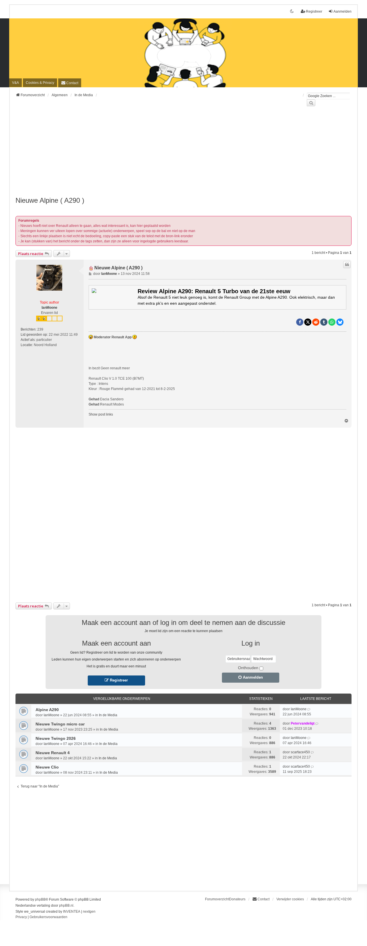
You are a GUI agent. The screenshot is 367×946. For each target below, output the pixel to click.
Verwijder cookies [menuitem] (290, 899)
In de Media (108, 715)
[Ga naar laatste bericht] (309, 709)
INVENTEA (71, 912)
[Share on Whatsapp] (331, 322)
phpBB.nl (66, 905)
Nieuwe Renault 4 (53, 752)
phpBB (40, 899)
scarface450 (300, 752)
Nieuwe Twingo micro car (60, 724)
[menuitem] (40, 82)
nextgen (89, 912)
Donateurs (237, 899)
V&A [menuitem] (15, 83)
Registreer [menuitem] (314, 11)
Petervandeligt (303, 723)
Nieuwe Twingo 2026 (56, 738)
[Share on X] (307, 322)
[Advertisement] (183, 155)
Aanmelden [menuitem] (342, 11)
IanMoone (49, 308)
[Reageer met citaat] (347, 264)
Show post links (101, 414)
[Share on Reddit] (315, 322)
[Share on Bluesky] (339, 322)
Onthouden (248, 667)
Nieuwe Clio (47, 767)
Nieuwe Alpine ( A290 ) (49, 200)
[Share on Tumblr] (323, 322)
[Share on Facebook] (299, 322)
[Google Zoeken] (311, 102)
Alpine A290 (47, 709)
